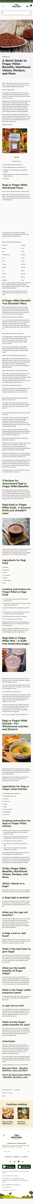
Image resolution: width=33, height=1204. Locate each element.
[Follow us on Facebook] (10, 1162)
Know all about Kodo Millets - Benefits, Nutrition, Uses (16, 1076)
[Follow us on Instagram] (14, 1162)
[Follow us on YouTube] (18, 1162)
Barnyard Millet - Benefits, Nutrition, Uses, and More (15, 1069)
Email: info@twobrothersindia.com (11, 1184)
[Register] (28, 1151)
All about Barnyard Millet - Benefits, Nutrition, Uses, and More (21, 1123)
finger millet (6, 56)
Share (3, 1095)
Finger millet (5, 92)
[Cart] (30, 6)
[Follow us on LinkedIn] (23, 1162)
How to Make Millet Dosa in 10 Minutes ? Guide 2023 (7, 1123)
